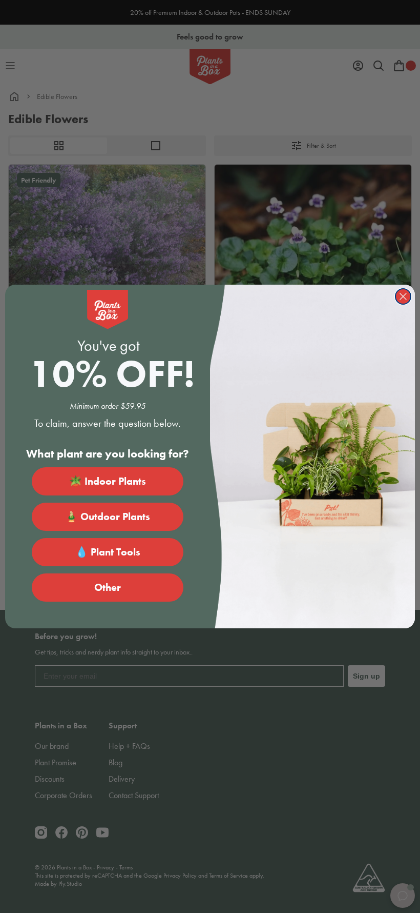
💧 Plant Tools (107, 552)
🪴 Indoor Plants (107, 481)
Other (107, 587)
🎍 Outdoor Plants (107, 516)
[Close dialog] (403, 296)
